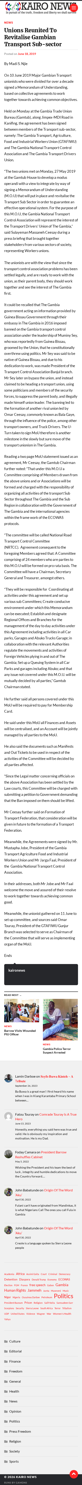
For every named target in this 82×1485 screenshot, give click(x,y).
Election (8, 1285)
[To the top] (74, 1474)
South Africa (46, 1308)
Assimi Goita (32, 1274)
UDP (6, 1313)
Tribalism (66, 1308)
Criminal (52, 1274)
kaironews (16, 970)
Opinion (15, 1411)
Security (20, 1308)
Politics (63, 1295)
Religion (38, 1302)
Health (14, 1391)
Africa (20, 1274)
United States (18, 1313)
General (15, 1381)
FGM (16, 1285)
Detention (10, 1279)
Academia (9, 1274)
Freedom (15, 1371)
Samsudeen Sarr (65, 1302)
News (8, 22)
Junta (46, 1290)
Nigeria (16, 1297)
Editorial (15, 1351)
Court (44, 1274)
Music (66, 1290)
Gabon (50, 1285)
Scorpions (9, 1308)
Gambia (62, 1284)
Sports (14, 1461)
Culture (14, 1341)
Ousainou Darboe (31, 1297)
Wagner (41, 1313)
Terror (57, 1308)
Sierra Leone (32, 1308)
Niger (7, 1297)
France (24, 1285)
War (49, 1313)
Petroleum (46, 1297)
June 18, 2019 (27, 54)
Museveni (56, 1290)
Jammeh (34, 1290)
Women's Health (62, 1313)
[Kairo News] (41, 8)
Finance (15, 1361)
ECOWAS (64, 1279)
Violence (30, 1313)
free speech (37, 1285)
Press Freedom (20, 1431)
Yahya (7, 1319)
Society (14, 1451)
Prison (28, 1302)
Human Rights (15, 1290)
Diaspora (24, 1279)
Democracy (64, 1274)
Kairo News (26, 1477)
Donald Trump (39, 1279)
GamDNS (21, 1482)
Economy (52, 1279)
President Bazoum (13, 1302)
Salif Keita (49, 1302)
